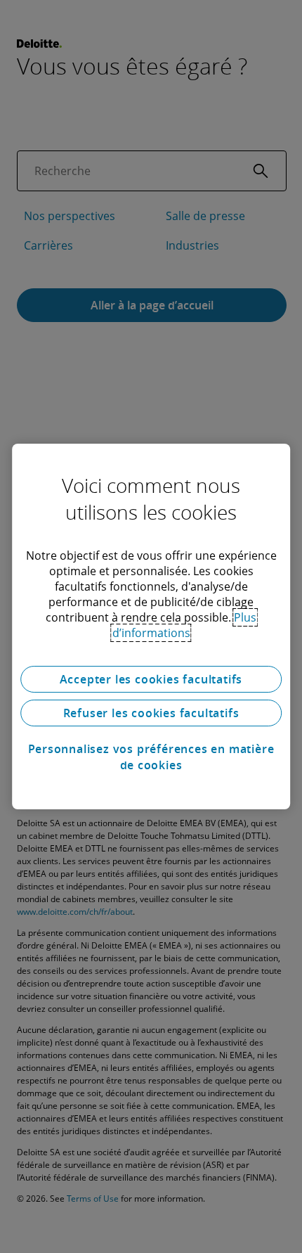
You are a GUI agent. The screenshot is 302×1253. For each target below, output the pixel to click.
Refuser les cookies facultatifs (151, 713)
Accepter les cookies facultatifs (151, 679)
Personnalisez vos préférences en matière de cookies (151, 756)
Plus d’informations (184, 625)
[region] (151, 626)
